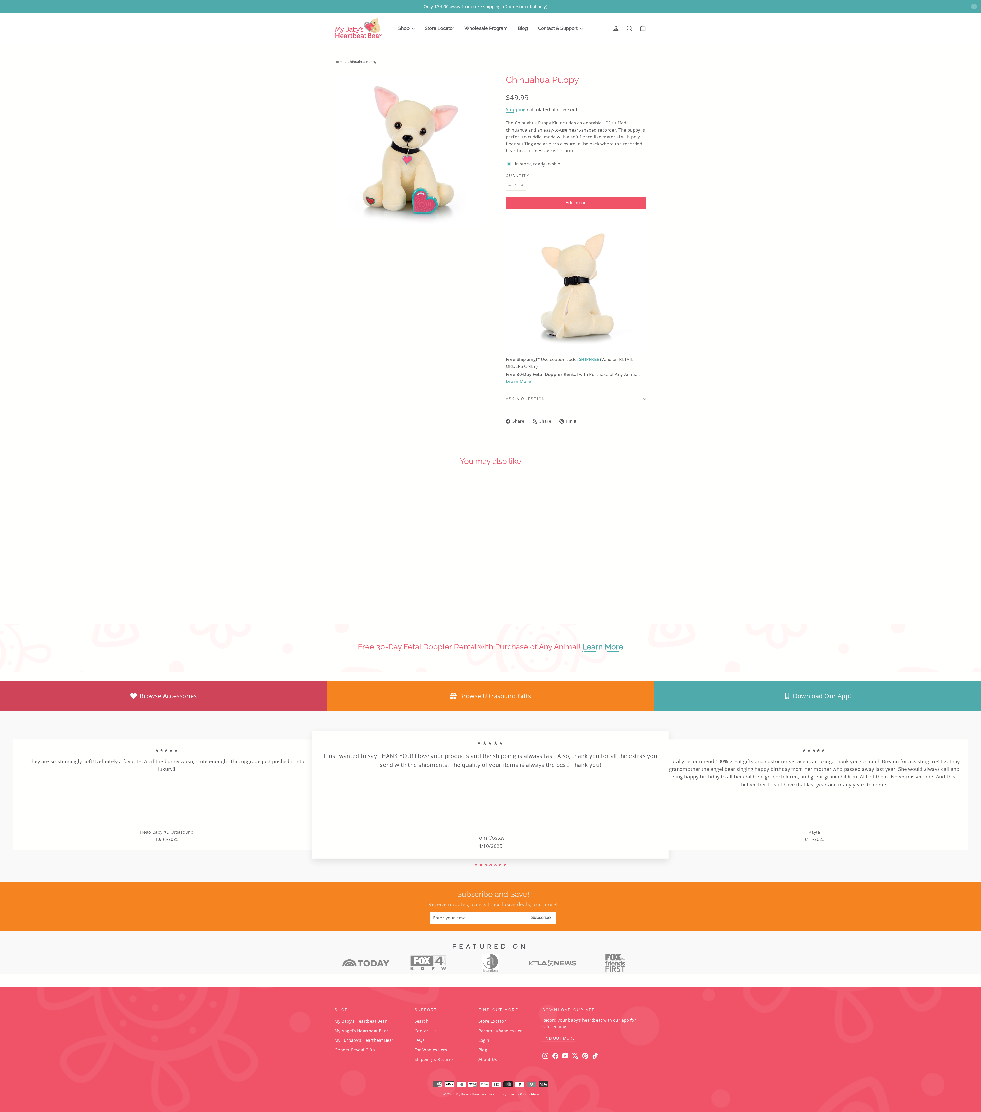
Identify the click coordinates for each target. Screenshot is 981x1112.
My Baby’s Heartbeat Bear (361, 1021)
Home (340, 61)
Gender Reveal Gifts (355, 1050)
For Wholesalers (431, 1050)
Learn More (518, 381)
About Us (487, 1059)
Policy (502, 1094)
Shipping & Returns (434, 1059)
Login (483, 1040)
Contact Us (426, 1031)
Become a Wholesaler (500, 1031)
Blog (523, 28)
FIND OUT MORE (558, 1038)
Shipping (515, 109)
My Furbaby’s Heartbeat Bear (364, 1040)
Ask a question (525, 399)
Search (422, 1021)
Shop (404, 28)
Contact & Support (558, 28)
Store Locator (439, 28)
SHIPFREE (589, 359)
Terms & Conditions (524, 1094)
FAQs (420, 1040)
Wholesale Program (486, 28)
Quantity (518, 176)
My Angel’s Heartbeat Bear (361, 1031)
